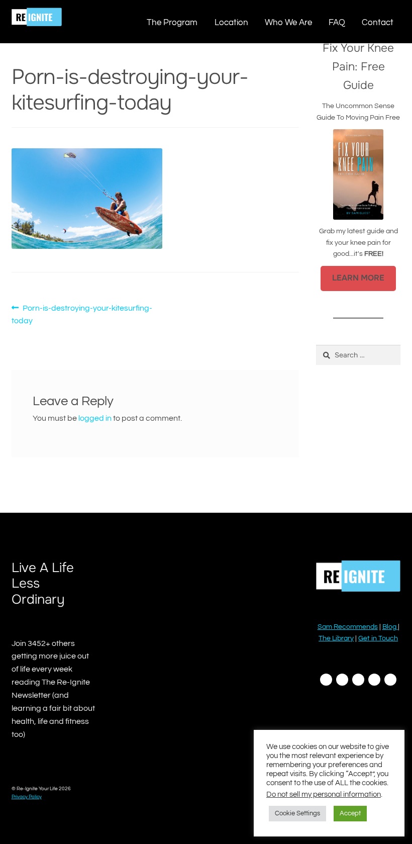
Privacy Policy (27, 796)
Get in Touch (378, 638)
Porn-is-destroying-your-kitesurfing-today (82, 314)
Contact (377, 22)
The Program (172, 22)
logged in (95, 418)
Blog (390, 626)
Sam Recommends (348, 626)
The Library (336, 638)
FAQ (337, 22)
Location (231, 22)
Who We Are (288, 22)
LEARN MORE (358, 278)
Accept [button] (350, 813)
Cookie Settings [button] (297, 813)
